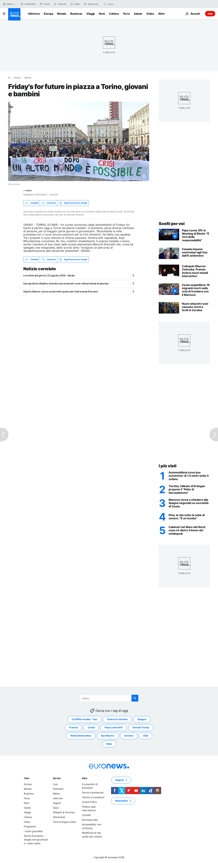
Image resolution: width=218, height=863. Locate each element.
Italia (109, 743)
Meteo (56, 793)
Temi (26, 778)
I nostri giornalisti (33, 831)
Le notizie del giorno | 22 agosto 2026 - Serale (49, 275)
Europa (48, 13)
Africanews (59, 817)
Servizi (57, 778)
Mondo (61, 13)
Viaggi (90, 13)
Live (210, 13)
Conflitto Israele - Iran (84, 719)
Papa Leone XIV (114, 727)
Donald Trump (141, 727)
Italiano (9, 4)
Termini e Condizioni (93, 797)
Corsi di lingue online (64, 821)
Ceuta (91, 727)
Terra (126, 13)
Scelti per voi (171, 223)
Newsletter (121, 800)
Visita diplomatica (80, 735)
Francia (73, 727)
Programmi (30, 826)
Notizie (17, 78)
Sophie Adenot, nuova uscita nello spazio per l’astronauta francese (60, 291)
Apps (56, 807)
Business (76, 13)
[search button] (105, 4)
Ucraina (128, 735)
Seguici (57, 802)
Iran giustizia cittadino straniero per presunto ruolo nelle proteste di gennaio (66, 283)
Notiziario (58, 788)
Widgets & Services (64, 812)
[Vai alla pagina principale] (14, 14)
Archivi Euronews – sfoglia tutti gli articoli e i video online (36, 840)
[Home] (9, 77)
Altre (84, 778)
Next (102, 13)
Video (150, 13)
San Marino (107, 735)
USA (145, 735)
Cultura (114, 13)
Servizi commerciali (92, 792)
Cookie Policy (89, 801)
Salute (138, 13)
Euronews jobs (90, 819)
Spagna (141, 719)
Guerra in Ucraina (117, 719)
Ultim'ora (34, 13)
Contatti (86, 815)
